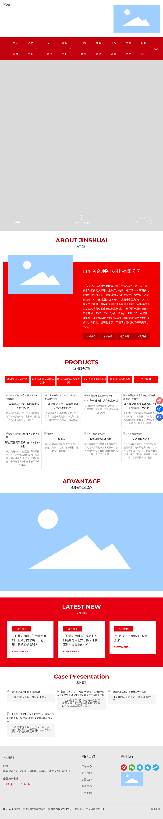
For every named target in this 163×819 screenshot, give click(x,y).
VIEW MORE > (20, 651)
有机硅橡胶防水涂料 (101, 438)
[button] (17, 222)
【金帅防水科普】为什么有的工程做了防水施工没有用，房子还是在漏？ (29, 640)
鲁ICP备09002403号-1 (62, 809)
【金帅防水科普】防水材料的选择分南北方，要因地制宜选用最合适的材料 (80, 640)
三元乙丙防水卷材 (140, 438)
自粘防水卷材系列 (120, 379)
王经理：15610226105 (19, 784)
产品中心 (87, 766)
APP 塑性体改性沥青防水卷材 (101, 400)
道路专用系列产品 (17, 379)
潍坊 (98, 809)
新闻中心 (87, 786)
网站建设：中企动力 (85, 809)
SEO (104, 809)
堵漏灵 (62, 438)
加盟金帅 (87, 779)
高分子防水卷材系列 (94, 379)
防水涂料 (146, 379)
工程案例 (87, 793)
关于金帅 (87, 773)
